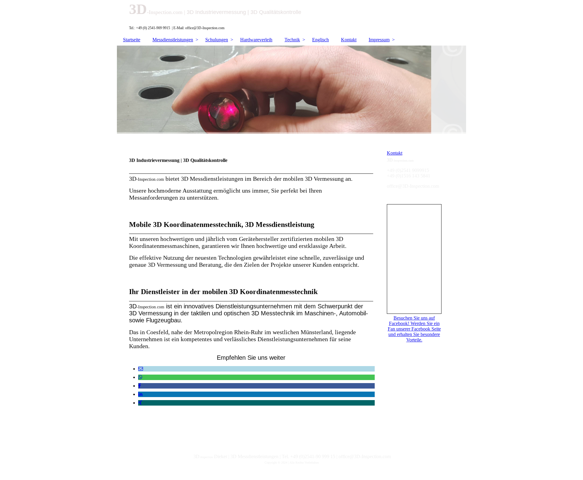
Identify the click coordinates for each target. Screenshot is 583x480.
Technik (292, 39)
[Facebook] (139, 385)
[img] (291, 90)
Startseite (131, 39)
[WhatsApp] (140, 377)
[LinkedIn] (140, 394)
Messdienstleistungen (172, 39)
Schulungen (216, 39)
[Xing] (140, 402)
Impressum (379, 39)
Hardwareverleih (256, 39)
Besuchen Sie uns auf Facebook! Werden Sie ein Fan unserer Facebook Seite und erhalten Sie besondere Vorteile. (414, 328)
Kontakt (348, 39)
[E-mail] (140, 368)
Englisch (320, 39)
